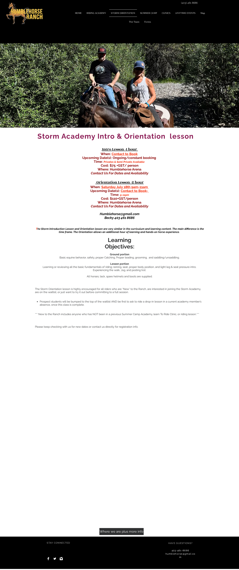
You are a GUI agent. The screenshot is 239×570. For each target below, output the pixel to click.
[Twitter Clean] (54, 558)
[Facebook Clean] (48, 558)
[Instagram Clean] (61, 558)
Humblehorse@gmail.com (119, 214)
